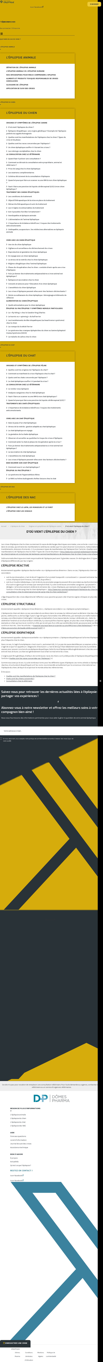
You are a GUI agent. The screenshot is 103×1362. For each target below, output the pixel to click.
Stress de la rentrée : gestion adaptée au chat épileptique (32, 427)
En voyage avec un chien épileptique (23, 256)
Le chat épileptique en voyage (20, 430)
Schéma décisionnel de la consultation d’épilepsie (29, 176)
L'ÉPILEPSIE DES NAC (21, 497)
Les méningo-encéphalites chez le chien (24, 151)
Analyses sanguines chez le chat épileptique (26, 393)
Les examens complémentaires (21, 173)
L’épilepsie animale (18, 1115)
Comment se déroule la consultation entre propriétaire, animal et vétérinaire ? (34, 163)
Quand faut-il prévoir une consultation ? (24, 159)
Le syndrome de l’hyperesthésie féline (24, 475)
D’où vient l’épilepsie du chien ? (21, 127)
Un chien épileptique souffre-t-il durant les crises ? (29, 147)
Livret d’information (18, 1140)
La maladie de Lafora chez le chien (22, 337)
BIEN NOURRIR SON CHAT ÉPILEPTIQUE (22, 463)
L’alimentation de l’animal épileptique (23, 219)
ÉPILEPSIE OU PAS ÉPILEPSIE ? (18, 470)
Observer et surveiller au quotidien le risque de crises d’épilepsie (35, 438)
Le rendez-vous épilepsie (18, 389)
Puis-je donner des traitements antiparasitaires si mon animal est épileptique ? (34, 275)
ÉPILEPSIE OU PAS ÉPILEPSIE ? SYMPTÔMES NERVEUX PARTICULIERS (34, 308)
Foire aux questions (18, 1136)
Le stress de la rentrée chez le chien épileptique (27, 260)
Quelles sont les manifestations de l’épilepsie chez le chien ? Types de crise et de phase (36, 138)
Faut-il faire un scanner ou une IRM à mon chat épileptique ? (32, 396)
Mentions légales (40, 1354)
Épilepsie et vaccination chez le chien (23, 280)
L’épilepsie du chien (17, 526)
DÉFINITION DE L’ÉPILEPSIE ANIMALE (21, 67)
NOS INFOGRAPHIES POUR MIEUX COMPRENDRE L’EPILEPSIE (31, 75)
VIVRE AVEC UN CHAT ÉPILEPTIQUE (20, 418)
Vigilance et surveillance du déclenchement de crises (30, 248)
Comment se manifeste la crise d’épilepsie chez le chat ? (31, 374)
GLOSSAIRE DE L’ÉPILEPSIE (17, 85)
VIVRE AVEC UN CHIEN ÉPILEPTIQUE (20, 240)
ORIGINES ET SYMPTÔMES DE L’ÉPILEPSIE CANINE (26, 123)
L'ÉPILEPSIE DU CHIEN (21, 113)
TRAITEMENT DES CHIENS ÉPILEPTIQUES (22, 192)
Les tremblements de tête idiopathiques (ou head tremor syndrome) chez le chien (35, 321)
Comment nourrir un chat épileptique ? (24, 467)
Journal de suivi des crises (20, 1144)
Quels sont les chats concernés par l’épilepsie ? (27, 377)
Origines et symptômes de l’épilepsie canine (45, 526)
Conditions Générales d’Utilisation (29, 1356)
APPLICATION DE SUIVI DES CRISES (20, 88)
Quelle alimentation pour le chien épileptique (26, 305)
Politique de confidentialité (51, 1354)
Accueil (3, 526)
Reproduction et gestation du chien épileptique (27, 252)
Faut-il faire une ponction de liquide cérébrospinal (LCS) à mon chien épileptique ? (35, 187)
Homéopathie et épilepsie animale (22, 215)
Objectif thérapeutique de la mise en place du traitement (31, 200)
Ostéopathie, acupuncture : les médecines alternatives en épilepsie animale (35, 230)
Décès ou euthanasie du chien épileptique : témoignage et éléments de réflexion (36, 296)
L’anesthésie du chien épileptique (22, 288)
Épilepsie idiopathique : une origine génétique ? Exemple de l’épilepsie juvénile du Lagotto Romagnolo (36, 132)
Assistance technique (19, 1147)
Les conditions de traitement (20, 196)
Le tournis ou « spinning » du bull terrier (24, 316)
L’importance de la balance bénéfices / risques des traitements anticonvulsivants (33, 224)
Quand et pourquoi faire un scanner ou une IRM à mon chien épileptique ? (36, 181)
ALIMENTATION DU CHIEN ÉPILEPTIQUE (22, 301)
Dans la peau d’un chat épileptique (22, 423)
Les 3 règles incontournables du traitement (26, 208)
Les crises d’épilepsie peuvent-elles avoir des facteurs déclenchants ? (37, 291)
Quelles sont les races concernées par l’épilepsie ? (29, 143)
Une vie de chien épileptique (19, 244)
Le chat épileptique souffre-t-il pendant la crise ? (28, 381)
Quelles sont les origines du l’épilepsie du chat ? (28, 370)
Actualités (14, 1162)
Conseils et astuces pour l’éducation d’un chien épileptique (32, 284)
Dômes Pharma (17, 1354)
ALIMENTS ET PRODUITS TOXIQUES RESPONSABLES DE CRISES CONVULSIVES (32, 79)
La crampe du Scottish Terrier (20, 327)
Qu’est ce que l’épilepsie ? (20, 1165)
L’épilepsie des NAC (18, 1126)
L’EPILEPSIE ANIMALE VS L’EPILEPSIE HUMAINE (25, 71)
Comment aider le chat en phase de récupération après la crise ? (34, 442)
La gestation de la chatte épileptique (23, 434)
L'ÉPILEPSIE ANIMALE (21, 57)
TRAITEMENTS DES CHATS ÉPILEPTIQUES (23, 403)
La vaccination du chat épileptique (22, 452)
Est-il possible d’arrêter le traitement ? (24, 212)
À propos (14, 1158)
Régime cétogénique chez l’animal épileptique (27, 264)
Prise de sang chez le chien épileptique (24, 169)
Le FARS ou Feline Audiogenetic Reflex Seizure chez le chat (32, 479)
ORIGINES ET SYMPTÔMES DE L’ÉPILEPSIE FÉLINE (26, 365)
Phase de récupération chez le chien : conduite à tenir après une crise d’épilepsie (35, 268)
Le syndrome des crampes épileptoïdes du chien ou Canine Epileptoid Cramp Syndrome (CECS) (35, 331)
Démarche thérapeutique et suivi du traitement (27, 204)
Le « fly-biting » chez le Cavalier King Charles (26, 313)
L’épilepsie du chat (17, 1122)
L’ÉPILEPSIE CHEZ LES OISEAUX (19, 511)
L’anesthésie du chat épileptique (21, 456)
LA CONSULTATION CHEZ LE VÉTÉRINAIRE (23, 154)
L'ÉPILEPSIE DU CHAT (21, 355)
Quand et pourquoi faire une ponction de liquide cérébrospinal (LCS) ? (36, 400)
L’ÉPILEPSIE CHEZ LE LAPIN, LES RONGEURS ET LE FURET (29, 507)
